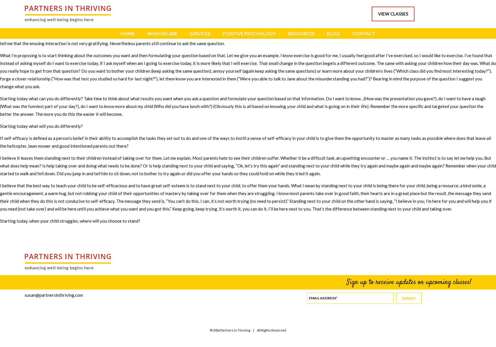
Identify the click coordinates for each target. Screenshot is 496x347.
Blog (333, 33)
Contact (363, 33)
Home (128, 33)
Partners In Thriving (235, 330)
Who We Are (162, 33)
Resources (301, 33)
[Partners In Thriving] (68, 20)
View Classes (393, 13)
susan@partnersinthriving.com (54, 295)
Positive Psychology (249, 33)
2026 (216, 330)
